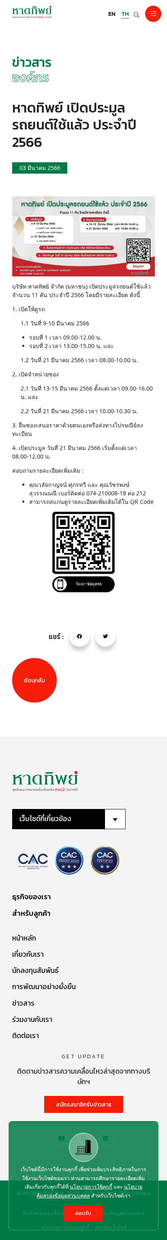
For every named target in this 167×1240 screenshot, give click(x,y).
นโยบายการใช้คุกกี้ (91, 1186)
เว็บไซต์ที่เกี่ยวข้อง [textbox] (45, 818)
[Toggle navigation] (153, 14)
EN (112, 14)
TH (125, 14)
